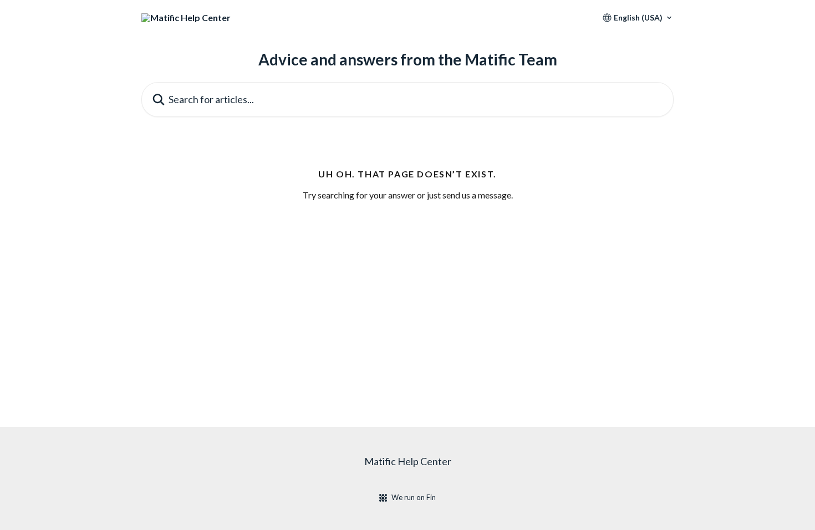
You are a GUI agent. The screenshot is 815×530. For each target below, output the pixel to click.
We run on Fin (413, 497)
